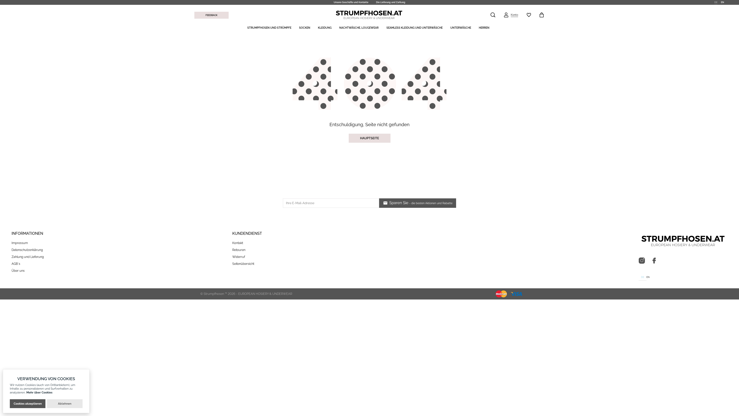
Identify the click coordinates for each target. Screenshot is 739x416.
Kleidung (325, 27)
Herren (484, 27)
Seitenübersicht (243, 264)
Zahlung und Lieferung (28, 257)
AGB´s (16, 264)
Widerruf (238, 257)
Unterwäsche (460, 27)
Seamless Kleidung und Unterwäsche (414, 27)
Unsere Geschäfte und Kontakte (351, 2)
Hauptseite (369, 138)
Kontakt (237, 243)
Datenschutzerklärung (27, 250)
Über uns (18, 271)
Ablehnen (64, 403)
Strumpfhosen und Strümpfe (269, 27)
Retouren (238, 250)
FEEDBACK (211, 15)
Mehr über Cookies (39, 392)
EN (722, 2)
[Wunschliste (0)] (529, 15)
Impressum (20, 243)
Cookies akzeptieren (28, 403)
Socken (304, 27)
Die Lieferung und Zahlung (390, 2)
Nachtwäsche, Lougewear (359, 27)
